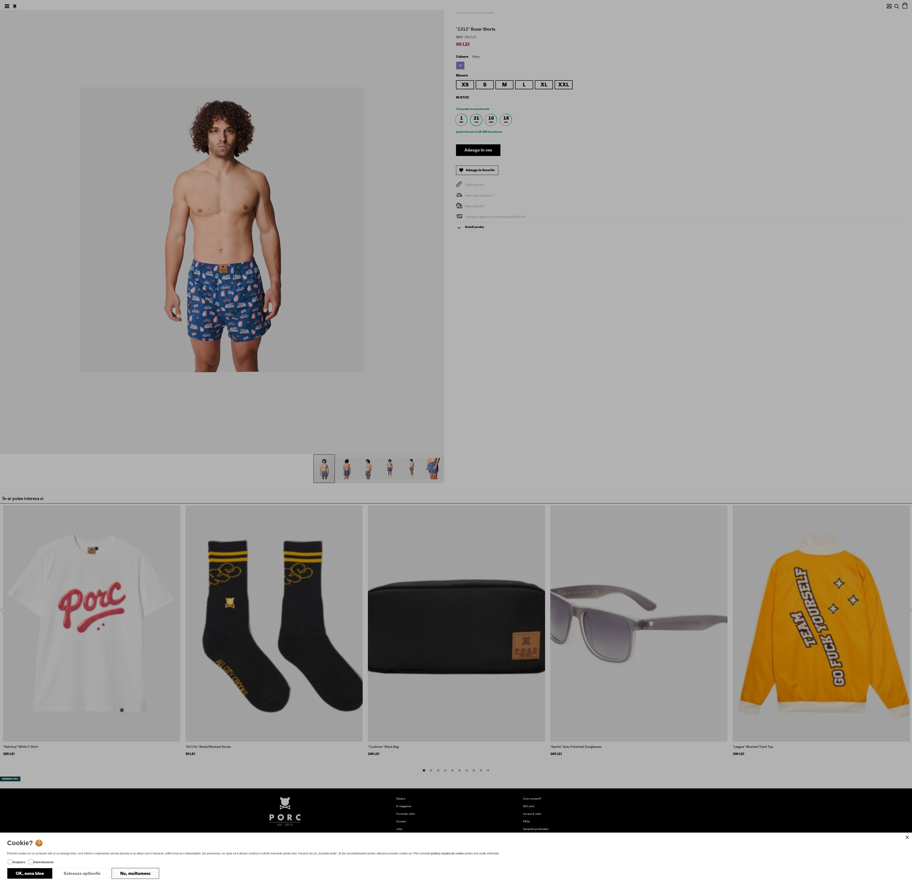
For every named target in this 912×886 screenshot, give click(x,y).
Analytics (19, 862)
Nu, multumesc (135, 873)
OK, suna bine (30, 873)
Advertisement (43, 862)
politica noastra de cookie (447, 853)
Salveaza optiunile (82, 873)
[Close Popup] (907, 837)
